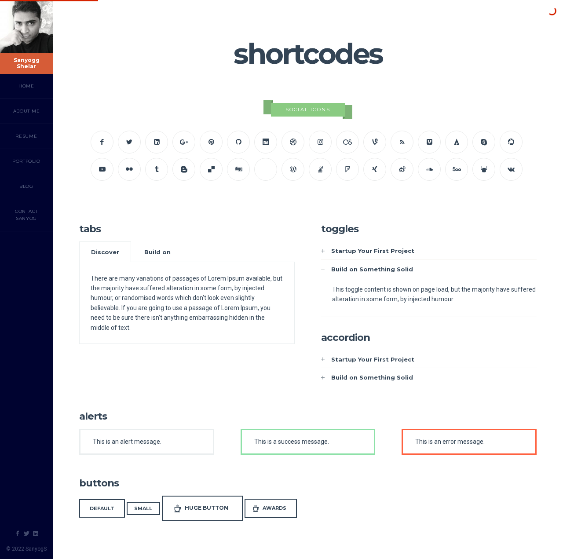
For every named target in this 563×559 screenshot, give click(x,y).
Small (143, 508)
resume (26, 136)
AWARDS (274, 508)
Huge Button (206, 507)
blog (26, 186)
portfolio (26, 161)
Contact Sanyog (26, 214)
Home (26, 86)
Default (102, 508)
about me (26, 111)
